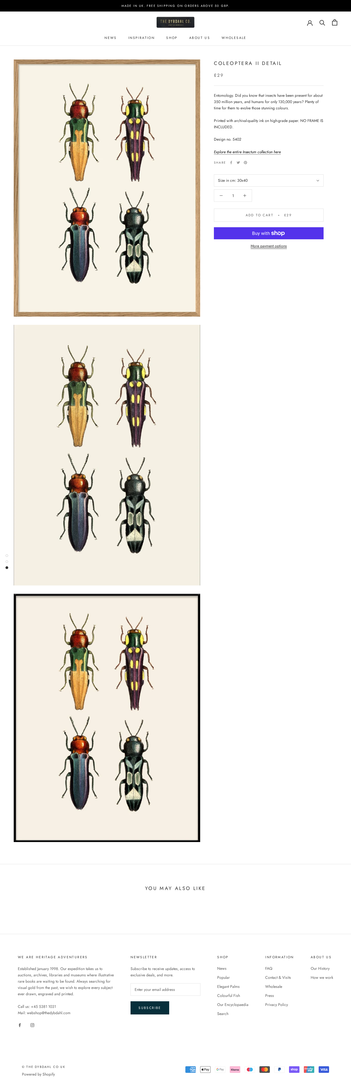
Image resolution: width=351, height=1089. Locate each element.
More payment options (269, 246)
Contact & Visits (278, 977)
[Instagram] (32, 1025)
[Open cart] (334, 22)
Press (269, 995)
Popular (223, 977)
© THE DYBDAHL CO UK (43, 1067)
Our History (320, 968)
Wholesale (234, 37)
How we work (322, 977)
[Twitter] (238, 162)
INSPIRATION (141, 37)
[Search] (322, 22)
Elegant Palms (228, 986)
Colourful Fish (228, 995)
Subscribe (149, 1007)
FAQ (268, 968)
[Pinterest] (245, 162)
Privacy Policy (276, 1004)
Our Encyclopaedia (232, 1004)
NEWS (110, 37)
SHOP (172, 37)
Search (222, 1013)
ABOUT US (199, 37)
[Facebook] (231, 162)
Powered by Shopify (38, 1074)
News (222, 968)
